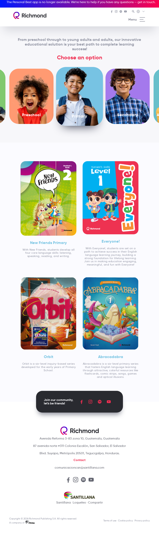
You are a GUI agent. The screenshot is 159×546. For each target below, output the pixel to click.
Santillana (63, 502)
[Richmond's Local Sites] (141, 12)
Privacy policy (142, 520)
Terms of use (109, 520)
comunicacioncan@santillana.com (79, 467)
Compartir (95, 502)
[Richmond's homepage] (30, 15)
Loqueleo (79, 502)
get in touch (146, 2)
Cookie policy (125, 520)
